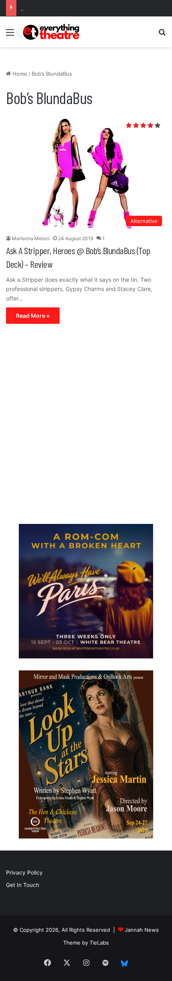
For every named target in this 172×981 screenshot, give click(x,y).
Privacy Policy (24, 872)
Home (19, 73)
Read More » (33, 315)
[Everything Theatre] (52, 32)
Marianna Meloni (31, 238)
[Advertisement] (86, 426)
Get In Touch (22, 885)
